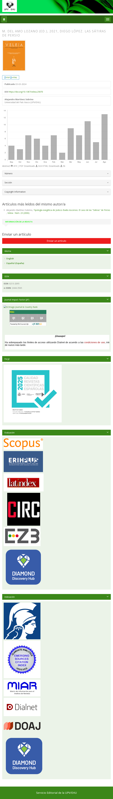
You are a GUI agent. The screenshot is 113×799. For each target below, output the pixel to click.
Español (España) (15, 263)
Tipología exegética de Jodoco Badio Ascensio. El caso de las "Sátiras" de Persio (72, 210)
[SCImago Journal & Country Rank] (21, 306)
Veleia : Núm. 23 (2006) (18, 213)
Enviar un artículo (56, 240)
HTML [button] (14, 77)
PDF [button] (8, 77)
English (10, 258)
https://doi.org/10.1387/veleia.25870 (26, 91)
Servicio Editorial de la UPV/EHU (56, 792)
